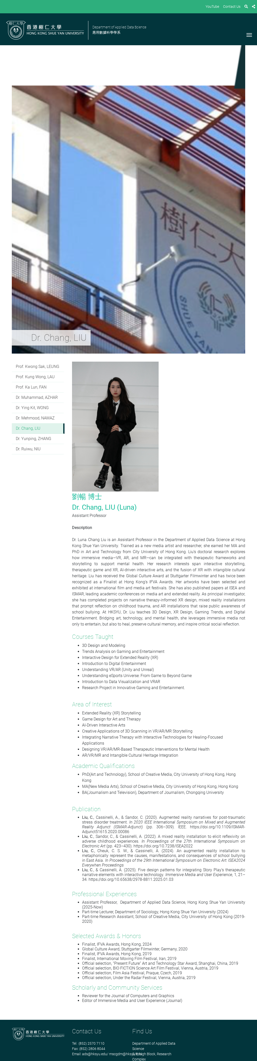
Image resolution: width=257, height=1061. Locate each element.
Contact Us (231, 7)
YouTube (212, 7)
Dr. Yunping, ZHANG (33, 438)
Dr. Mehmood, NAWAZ (35, 418)
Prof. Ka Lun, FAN (31, 387)
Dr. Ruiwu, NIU (28, 449)
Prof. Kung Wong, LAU (35, 376)
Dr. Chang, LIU (28, 428)
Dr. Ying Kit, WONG (32, 407)
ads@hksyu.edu (94, 1054)
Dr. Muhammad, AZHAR (37, 397)
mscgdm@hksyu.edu (125, 1054)
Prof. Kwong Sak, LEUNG (37, 366)
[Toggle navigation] (249, 34)
